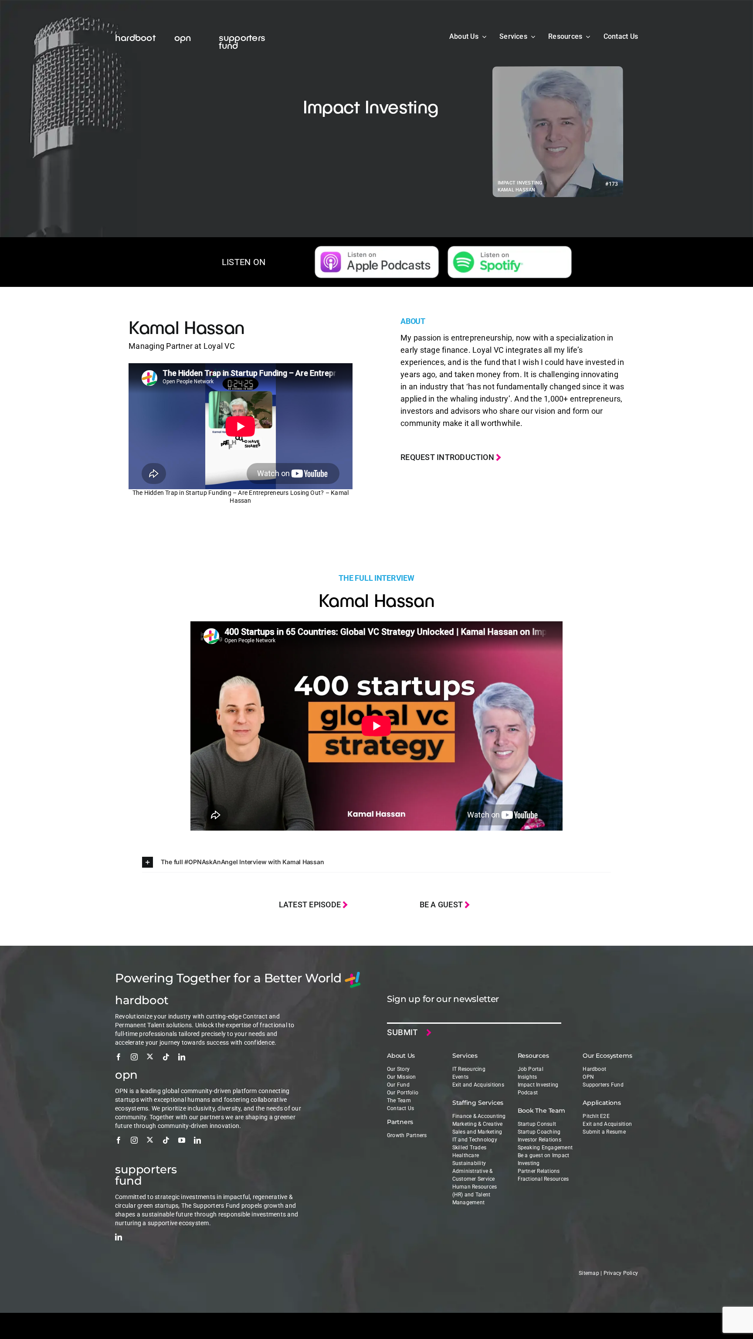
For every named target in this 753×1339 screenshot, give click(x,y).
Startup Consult (537, 1124)
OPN (588, 1077)
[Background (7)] (510, 249)
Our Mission (401, 1077)
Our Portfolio (402, 1093)
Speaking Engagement (545, 1148)
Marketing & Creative (477, 1124)
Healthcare (465, 1155)
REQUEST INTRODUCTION (448, 457)
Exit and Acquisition (607, 1124)
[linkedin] (181, 1056)
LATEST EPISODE (311, 904)
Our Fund (398, 1085)
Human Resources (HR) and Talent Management (474, 1195)
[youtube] (181, 1140)
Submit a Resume (604, 1132)
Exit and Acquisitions (478, 1085)
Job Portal (530, 1069)
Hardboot (594, 1069)
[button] (376, 862)
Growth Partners (407, 1135)
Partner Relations (539, 1171)
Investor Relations (539, 1140)
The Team (399, 1100)
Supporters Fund (603, 1085)
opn (182, 37)
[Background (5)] (377, 249)
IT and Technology (474, 1140)
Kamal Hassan (186, 326)
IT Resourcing (468, 1069)
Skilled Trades (469, 1148)
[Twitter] (149, 1056)
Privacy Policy (621, 1273)
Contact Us (400, 1108)
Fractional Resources (543, 1179)
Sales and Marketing (477, 1132)
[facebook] (118, 1056)
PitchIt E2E (596, 1116)
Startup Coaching (539, 1132)
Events (460, 1077)
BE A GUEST (442, 904)
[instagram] (134, 1056)
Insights (527, 1077)
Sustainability (469, 1163)
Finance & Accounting (479, 1116)
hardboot (135, 37)
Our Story (398, 1069)
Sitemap (589, 1273)
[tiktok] (166, 1056)
